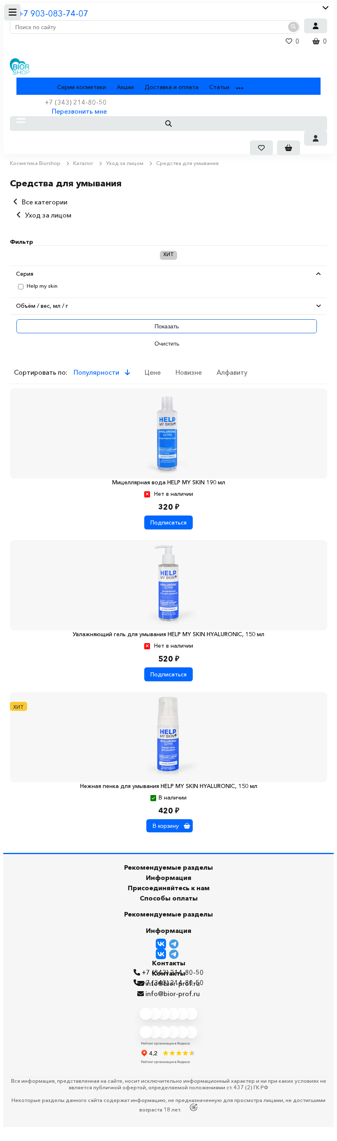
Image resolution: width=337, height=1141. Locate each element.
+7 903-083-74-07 (53, 13)
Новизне (188, 372)
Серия (24, 273)
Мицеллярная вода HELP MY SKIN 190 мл (168, 482)
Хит (168, 254)
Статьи (219, 87)
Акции (125, 87)
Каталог (27, 87)
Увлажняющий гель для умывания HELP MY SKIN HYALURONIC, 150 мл (168, 634)
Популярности (97, 372)
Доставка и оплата (172, 87)
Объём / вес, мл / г (42, 305)
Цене (153, 372)
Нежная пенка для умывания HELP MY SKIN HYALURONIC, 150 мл (168, 786)
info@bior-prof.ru (172, 994)
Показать (167, 326)
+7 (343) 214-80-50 (173, 982)
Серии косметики (81, 87)
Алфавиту (232, 372)
